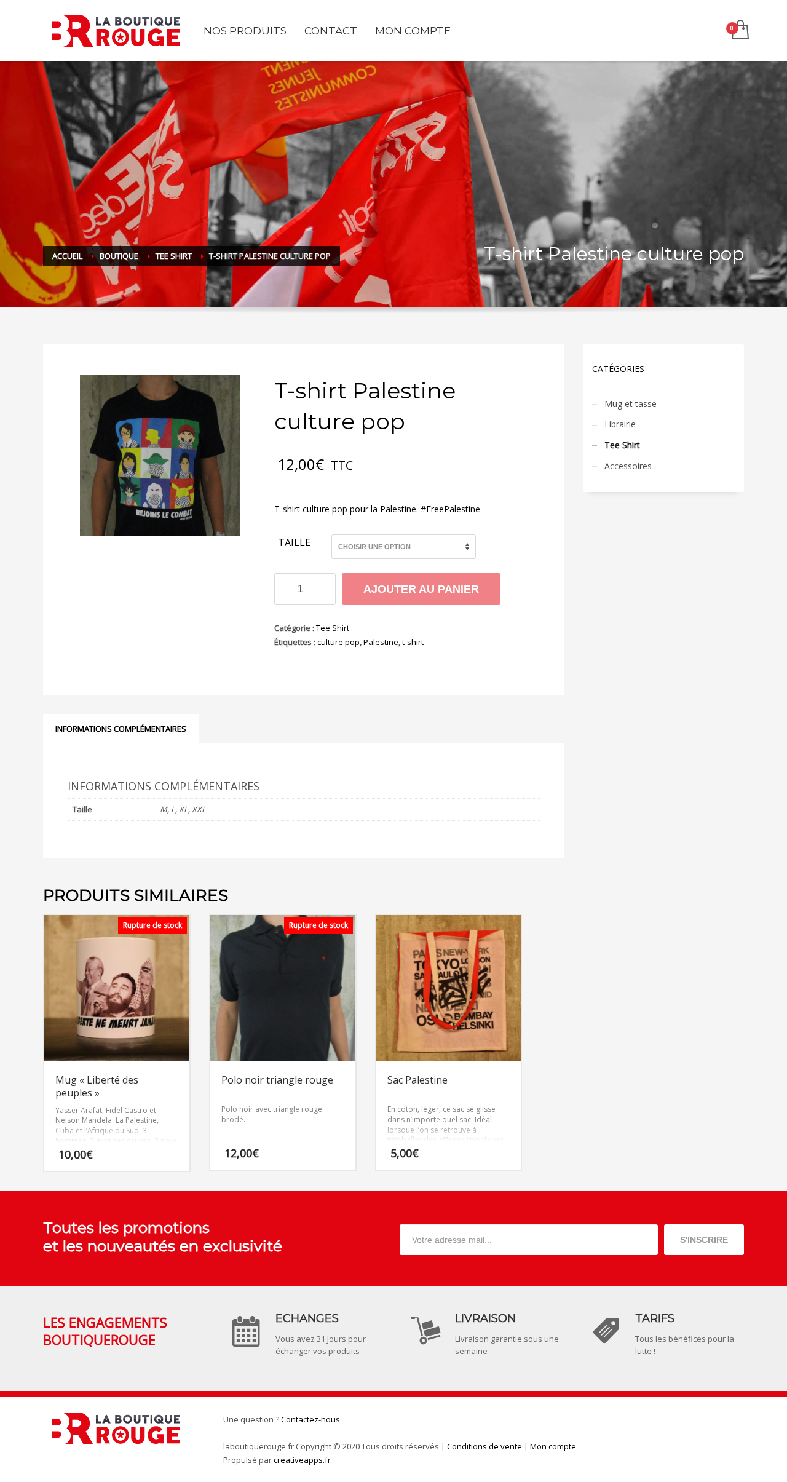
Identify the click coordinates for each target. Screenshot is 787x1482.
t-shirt (413, 642)
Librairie (620, 424)
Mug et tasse (630, 404)
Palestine (380, 642)
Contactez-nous (310, 1419)
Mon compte (553, 1446)
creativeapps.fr (302, 1459)
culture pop (338, 642)
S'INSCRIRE (704, 1240)
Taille (294, 543)
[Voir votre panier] (739, 30)
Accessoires (628, 466)
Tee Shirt (332, 627)
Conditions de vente (484, 1446)
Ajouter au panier (421, 589)
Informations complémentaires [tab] (120, 728)
